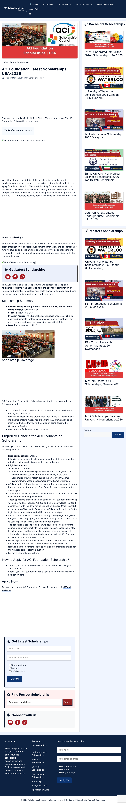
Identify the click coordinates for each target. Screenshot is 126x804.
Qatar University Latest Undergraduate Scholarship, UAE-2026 (102, 216)
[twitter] (8, 276)
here (36, 553)
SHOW (27, 130)
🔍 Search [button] (33, 4)
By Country (48, 4)
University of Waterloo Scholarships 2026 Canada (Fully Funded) (102, 95)
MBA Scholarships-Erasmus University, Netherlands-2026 (104, 418)
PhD (55, 306)
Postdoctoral (65, 306)
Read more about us (15, 773)
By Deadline (63, 4)
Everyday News (39, 785)
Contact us (70, 800)
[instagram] (22, 276)
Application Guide (40, 790)
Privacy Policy (81, 800)
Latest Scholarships (105, 4)
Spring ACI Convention (55, 420)
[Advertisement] (40, 98)
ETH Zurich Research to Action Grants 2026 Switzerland (100, 345)
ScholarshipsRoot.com (16, 748)
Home (5, 62)
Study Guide (34, 9)
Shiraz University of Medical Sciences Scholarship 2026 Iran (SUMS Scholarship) (102, 177)
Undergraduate (32, 306)
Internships (37, 781)
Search (87, 430)
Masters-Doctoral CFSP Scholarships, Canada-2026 (102, 382)
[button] (30, 14)
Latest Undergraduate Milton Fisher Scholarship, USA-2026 (104, 53)
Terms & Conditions (96, 800)
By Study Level (82, 4)
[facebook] (15, 276)
